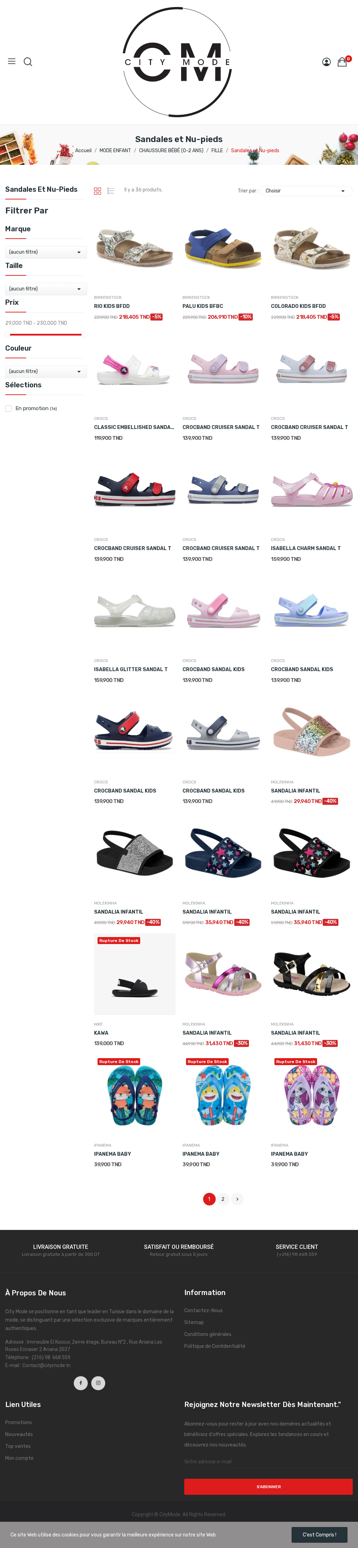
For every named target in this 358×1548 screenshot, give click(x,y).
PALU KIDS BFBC (202, 306)
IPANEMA (103, 1145)
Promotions (18, 1423)
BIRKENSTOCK (108, 297)
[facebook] (81, 1383)
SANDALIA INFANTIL (295, 791)
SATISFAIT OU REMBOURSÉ (179, 1247)
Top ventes (18, 1446)
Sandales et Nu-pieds (41, 190)
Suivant (237, 1199)
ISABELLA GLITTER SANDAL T (131, 670)
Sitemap (194, 1322)
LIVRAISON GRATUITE (60, 1247)
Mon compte (19, 1458)
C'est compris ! (319, 1535)
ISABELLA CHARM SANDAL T (306, 548)
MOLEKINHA (282, 782)
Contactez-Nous (203, 1311)
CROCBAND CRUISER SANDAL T (221, 427)
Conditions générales (207, 1334)
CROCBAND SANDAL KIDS (213, 670)
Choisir (306, 191)
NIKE (98, 1024)
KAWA (101, 1033)
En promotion (36, 408)
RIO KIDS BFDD (112, 306)
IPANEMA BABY (112, 1154)
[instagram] (98, 1383)
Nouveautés (19, 1434)
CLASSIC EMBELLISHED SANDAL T (135, 427)
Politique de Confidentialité (214, 1346)
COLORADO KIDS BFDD (298, 306)
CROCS (101, 418)
